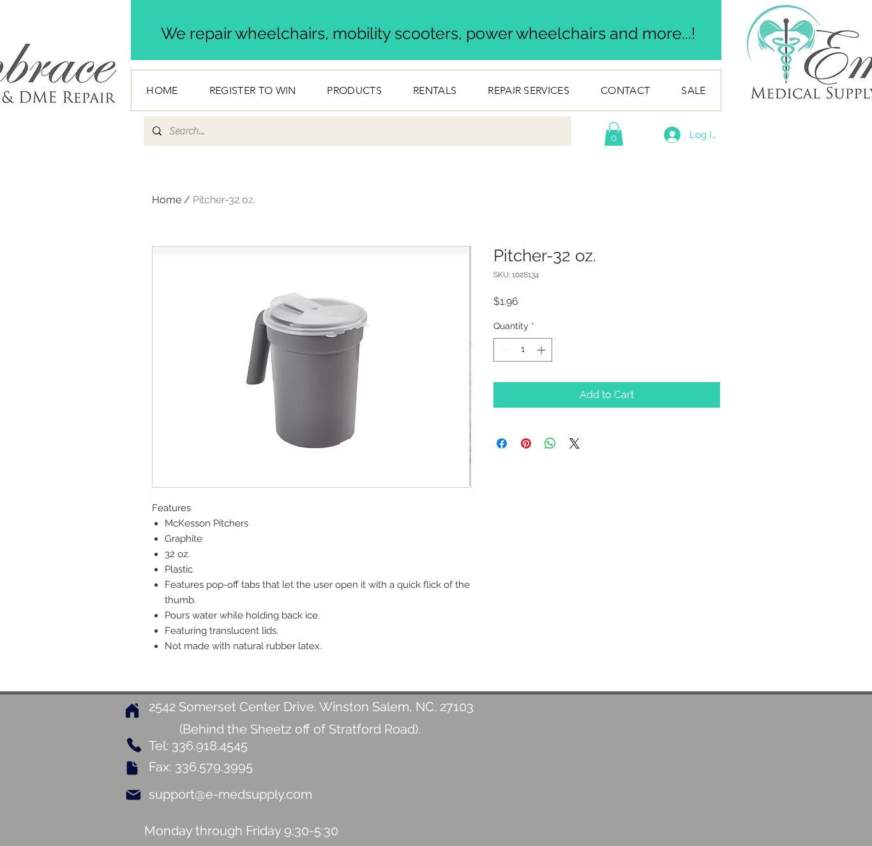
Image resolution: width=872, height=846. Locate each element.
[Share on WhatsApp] (550, 443)
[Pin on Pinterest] (526, 443)
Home (166, 200)
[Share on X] (574, 443)
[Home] (132, 711)
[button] (614, 134)
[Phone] (133, 745)
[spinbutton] (522, 350)
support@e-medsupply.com (230, 794)
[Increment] (542, 350)
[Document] (132, 768)
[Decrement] (503, 350)
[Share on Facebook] (501, 443)
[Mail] (133, 795)
